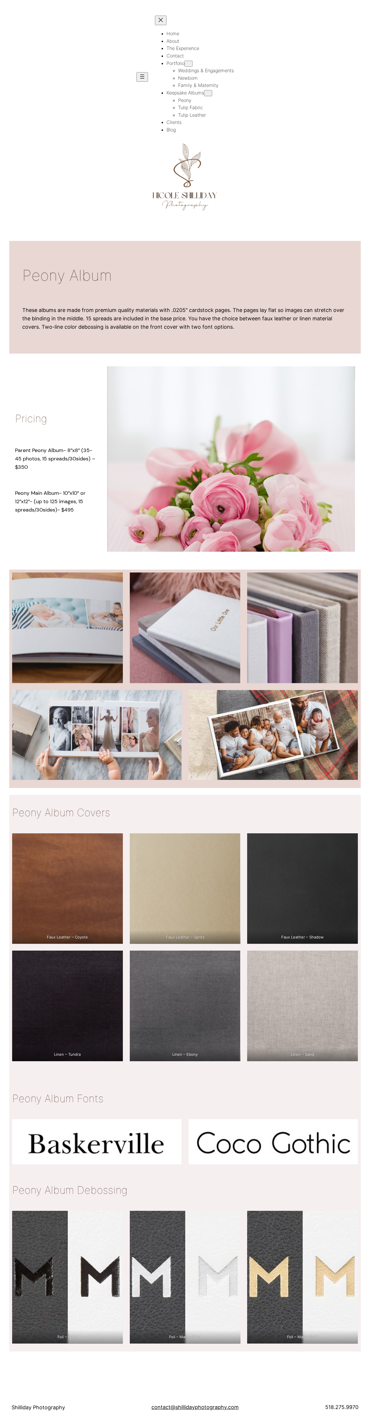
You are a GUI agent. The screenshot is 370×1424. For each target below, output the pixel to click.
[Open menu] (142, 77)
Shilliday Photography (38, 1407)
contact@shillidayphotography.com (195, 1407)
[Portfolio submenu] (188, 64)
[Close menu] (160, 20)
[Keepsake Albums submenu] (208, 93)
